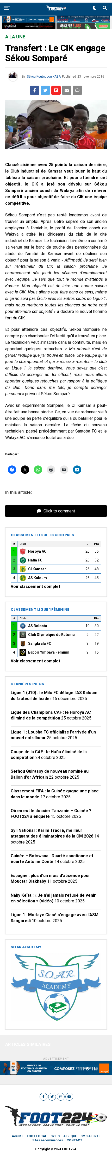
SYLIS (55, 1136)
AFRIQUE (70, 1136)
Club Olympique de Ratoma (51, 635)
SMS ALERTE (90, 1136)
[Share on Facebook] (34, 90)
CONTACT (74, 1140)
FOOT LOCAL (37, 1136)
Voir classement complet (35, 586)
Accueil (17, 1136)
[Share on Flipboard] (56, 90)
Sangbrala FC (39, 643)
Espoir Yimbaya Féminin (48, 652)
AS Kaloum (37, 578)
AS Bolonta (37, 626)
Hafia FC (35, 560)
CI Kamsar (37, 569)
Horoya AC (37, 551)
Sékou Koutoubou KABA (44, 76)
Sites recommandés (47, 1140)
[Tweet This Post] (45, 90)
